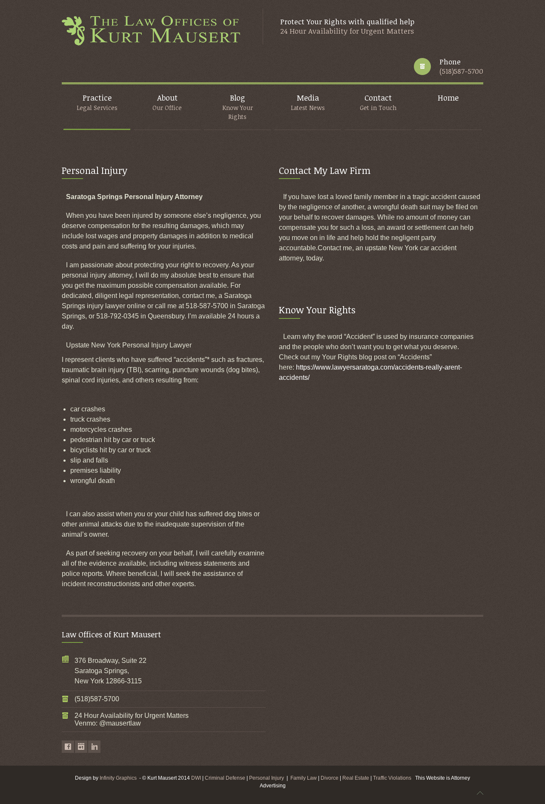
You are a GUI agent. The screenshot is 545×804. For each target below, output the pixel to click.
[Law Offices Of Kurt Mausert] (154, 31)
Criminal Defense (225, 778)
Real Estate (356, 778)
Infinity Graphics (118, 778)
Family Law (303, 778)
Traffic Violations (394, 778)
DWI (196, 778)
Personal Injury (266, 778)
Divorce (330, 778)
